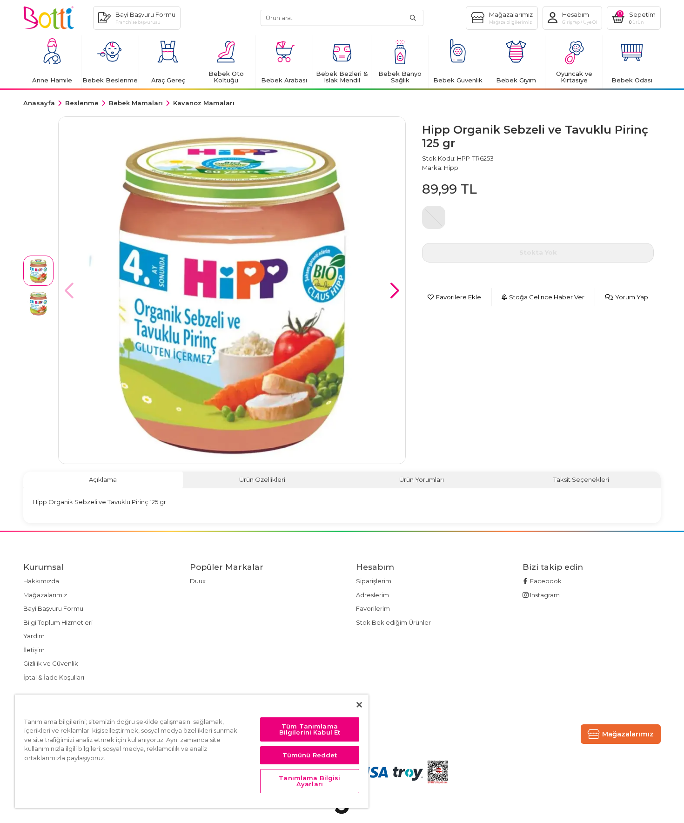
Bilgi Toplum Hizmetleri (58, 622)
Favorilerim (373, 608)
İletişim (34, 650)
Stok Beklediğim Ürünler (393, 622)
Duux (198, 581)
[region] (192, 751)
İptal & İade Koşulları (53, 677)
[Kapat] (359, 705)
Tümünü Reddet (309, 755)
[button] (395, 290)
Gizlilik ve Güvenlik (50, 663)
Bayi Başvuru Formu (53, 608)
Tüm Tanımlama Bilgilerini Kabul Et (310, 729)
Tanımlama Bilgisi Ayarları (309, 781)
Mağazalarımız (45, 595)
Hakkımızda (41, 581)
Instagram (544, 595)
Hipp (451, 167)
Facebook (545, 581)
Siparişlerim (373, 581)
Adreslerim (372, 595)
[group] (232, 290)
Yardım (34, 636)
